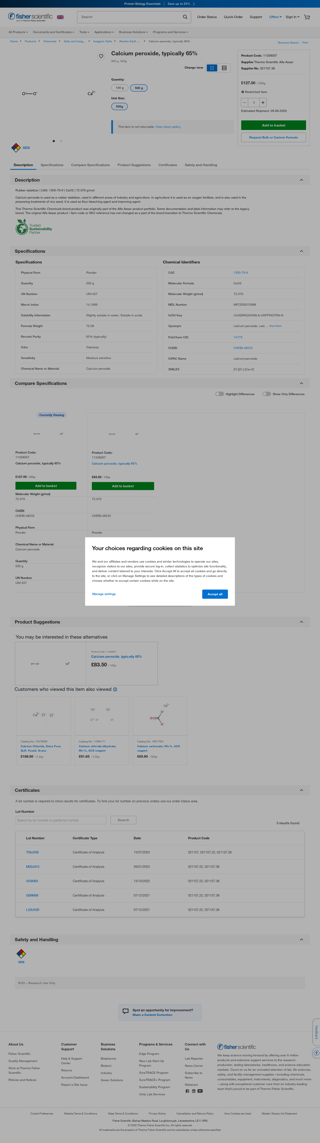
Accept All (215, 594)
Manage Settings (104, 594)
